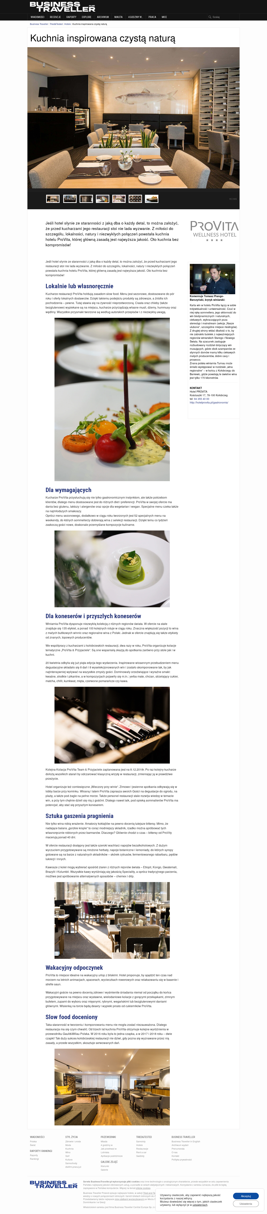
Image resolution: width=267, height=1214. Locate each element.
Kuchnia (69, 1148)
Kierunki (105, 1166)
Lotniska (105, 1152)
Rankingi (34, 1158)
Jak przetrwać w (109, 1148)
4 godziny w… (135, 17)
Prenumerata (178, 1148)
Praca (152, 17)
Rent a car (141, 1152)
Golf (67, 1155)
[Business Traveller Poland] (62, 6)
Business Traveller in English (186, 1141)
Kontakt (175, 1155)
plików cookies (143, 1187)
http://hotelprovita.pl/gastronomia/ (209, 402)
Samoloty (140, 1141)
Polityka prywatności (182, 1159)
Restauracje (142, 1148)
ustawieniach (200, 1204)
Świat (32, 1144)
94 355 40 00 (201, 399)
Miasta (118, 17)
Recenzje (55, 17)
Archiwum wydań (180, 1144)
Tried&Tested (56, 23)
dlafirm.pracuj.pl (73, 1166)
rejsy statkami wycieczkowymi (129, 1199)
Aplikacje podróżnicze (112, 1155)
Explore (86, 17)
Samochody (71, 1163)
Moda (68, 1144)
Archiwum (103, 17)
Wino (67, 1152)
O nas (174, 1152)
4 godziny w (107, 1144)
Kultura (68, 1159)
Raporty (71, 17)
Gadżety (140, 1155)
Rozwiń (233, 199)
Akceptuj (246, 1196)
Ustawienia (246, 1203)
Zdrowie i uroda (73, 1141)
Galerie (104, 1169)
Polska (33, 1141)
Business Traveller (39, 23)
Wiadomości (37, 17)
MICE (164, 17)
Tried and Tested (151, 1192)
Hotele (67, 23)
